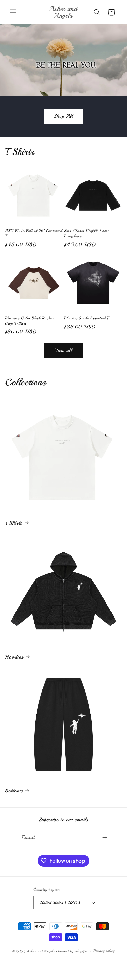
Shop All (63, 116)
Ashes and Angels (40, 951)
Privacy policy (104, 951)
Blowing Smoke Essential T (86, 318)
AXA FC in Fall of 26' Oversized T (34, 233)
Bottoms (14, 790)
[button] (13, 12)
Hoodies (14, 656)
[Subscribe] (104, 837)
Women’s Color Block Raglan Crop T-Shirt (29, 321)
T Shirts (13, 523)
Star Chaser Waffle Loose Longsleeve (86, 233)
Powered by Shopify (71, 951)
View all (63, 350)
